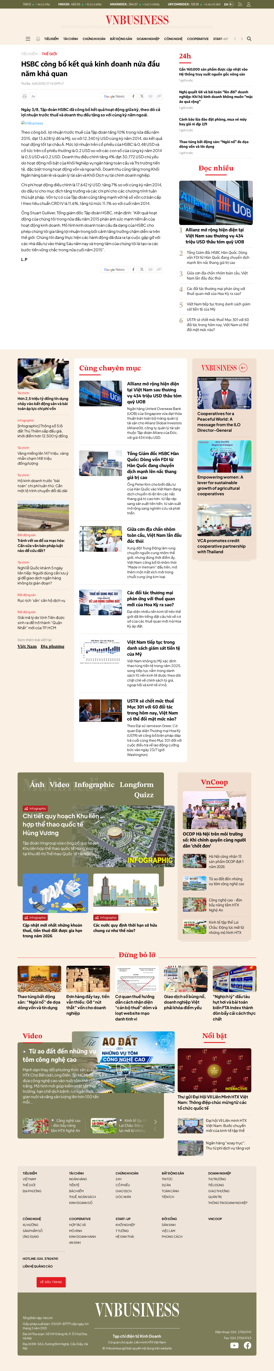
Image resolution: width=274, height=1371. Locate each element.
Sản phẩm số (33, 1231)
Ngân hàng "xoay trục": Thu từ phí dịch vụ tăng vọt (228, 1145)
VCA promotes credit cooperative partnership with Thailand (221, 546)
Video (59, 785)
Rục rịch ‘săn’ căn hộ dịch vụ (41, 600)
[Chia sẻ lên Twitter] (141, 96)
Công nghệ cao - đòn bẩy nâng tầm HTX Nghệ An (225, 905)
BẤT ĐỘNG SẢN (173, 1173)
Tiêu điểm (51, 39)
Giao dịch (123, 1191)
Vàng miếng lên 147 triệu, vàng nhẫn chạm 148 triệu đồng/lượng (43, 458)
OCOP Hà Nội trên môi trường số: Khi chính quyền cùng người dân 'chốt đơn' (214, 839)
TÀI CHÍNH (76, 1173)
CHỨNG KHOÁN (127, 1173)
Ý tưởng (122, 1231)
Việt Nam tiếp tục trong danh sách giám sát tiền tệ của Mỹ (153, 648)
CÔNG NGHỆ (32, 1219)
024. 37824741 (47, 1258)
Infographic (26, 420)
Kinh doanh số (80, 1203)
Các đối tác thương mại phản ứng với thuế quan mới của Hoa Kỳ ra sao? (216, 291)
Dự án (166, 1185)
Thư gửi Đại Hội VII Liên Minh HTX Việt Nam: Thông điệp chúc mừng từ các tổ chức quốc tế (213, 1102)
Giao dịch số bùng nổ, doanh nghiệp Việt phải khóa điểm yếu (185, 1002)
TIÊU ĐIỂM (30, 1173)
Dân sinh (169, 1225)
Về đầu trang (51, 1282)
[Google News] (114, 96)
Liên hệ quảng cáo (38, 1266)
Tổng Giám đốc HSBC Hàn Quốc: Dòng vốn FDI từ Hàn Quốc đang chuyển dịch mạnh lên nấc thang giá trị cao (218, 257)
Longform (137, 785)
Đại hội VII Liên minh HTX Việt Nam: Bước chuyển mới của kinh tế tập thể (226, 1125)
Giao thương (219, 1191)
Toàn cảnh (170, 1191)
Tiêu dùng (216, 1185)
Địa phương (52, 647)
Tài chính (70, 39)
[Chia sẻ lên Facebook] (133, 96)
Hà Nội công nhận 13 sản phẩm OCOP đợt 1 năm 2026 (226, 861)
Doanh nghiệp (148, 39)
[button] (155, 1121)
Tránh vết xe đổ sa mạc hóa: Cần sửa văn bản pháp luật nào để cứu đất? (41, 545)
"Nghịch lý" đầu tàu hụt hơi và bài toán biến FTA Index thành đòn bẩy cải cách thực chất (234, 1007)
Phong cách (172, 1236)
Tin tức (167, 1179)
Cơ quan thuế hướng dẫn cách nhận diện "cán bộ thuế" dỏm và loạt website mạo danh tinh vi (136, 1007)
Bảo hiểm (76, 1191)
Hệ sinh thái (125, 1236)
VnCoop (214, 782)
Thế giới (49, 54)
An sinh (75, 1242)
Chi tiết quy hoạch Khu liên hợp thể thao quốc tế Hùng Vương (61, 824)
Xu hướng (31, 1225)
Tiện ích (168, 1197)
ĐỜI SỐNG (169, 1219)
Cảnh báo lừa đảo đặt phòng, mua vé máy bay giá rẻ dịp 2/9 (213, 121)
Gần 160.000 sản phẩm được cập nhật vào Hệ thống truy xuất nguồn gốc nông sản (213, 71)
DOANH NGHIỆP (219, 1173)
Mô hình (75, 1231)
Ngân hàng (78, 1179)
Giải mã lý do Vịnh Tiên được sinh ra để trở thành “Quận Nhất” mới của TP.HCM (41, 622)
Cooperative (197, 39)
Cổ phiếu (123, 1185)
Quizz (144, 795)
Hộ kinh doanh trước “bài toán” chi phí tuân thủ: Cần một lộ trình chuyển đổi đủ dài (42, 485)
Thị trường (217, 1179)
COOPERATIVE (80, 1219)
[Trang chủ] (38, 38)
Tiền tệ (74, 1185)
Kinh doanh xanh (82, 1236)
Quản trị (215, 1197)
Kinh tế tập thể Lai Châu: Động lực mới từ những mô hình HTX (226, 927)
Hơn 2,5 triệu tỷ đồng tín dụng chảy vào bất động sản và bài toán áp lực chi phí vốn (43, 403)
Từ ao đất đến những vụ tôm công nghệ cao (226, 881)
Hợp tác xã (77, 1225)
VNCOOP (215, 1219)
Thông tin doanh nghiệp (227, 1203)
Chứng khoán (94, 39)
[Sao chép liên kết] (159, 96)
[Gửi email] (150, 96)
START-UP (123, 1219)
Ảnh (37, 785)
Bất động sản (121, 39)
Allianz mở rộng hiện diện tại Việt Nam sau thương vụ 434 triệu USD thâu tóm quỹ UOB (215, 235)
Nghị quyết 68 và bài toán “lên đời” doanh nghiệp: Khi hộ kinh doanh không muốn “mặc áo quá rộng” (216, 97)
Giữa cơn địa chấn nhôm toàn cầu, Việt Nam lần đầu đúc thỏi (217, 275)
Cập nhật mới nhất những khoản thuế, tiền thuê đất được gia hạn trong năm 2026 (52, 930)
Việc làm (168, 1231)
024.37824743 (240, 1338)
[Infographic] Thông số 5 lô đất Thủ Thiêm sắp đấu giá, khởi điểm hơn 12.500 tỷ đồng (43, 430)
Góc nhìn (123, 1197)
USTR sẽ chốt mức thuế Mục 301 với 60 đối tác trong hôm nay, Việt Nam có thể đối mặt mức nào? (218, 324)
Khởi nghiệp (125, 1225)
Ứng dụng (31, 1236)
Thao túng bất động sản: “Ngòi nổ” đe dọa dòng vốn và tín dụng (214, 144)
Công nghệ (173, 39)
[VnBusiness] (32, 123)
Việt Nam (27, 647)
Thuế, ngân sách (82, 1197)
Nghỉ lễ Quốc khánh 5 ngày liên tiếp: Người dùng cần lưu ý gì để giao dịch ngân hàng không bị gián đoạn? (43, 575)
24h (118, 1179)
